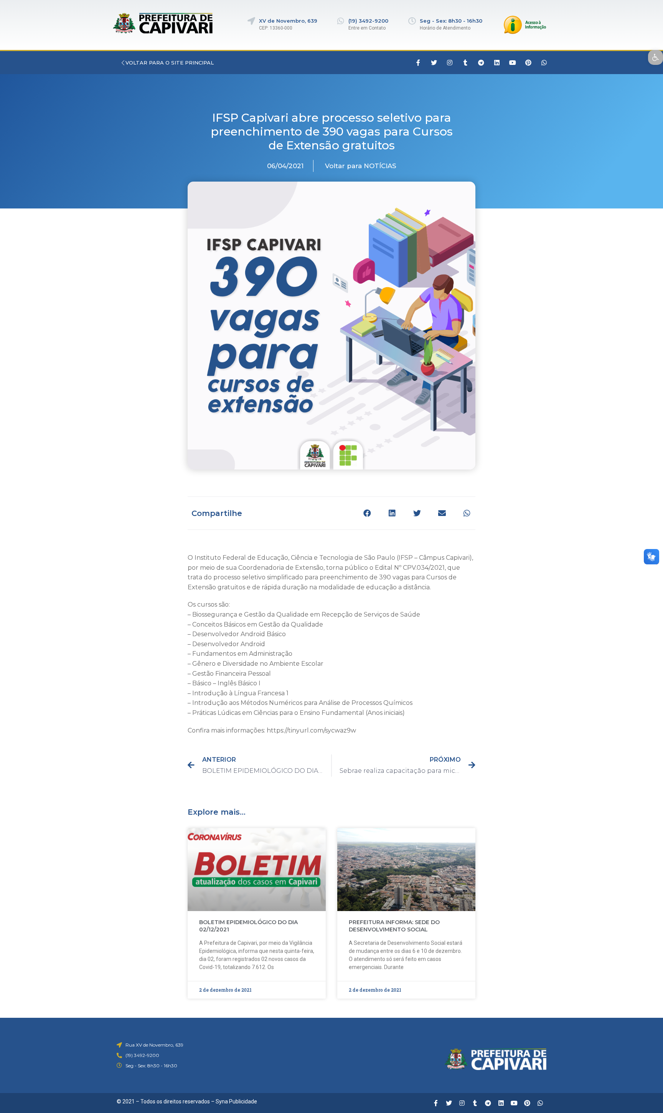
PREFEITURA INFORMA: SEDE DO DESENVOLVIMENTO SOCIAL (394, 926)
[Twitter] (434, 62)
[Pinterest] (528, 62)
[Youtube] (512, 62)
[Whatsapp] (544, 62)
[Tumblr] (465, 62)
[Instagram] (450, 62)
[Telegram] (481, 62)
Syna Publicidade (236, 1101)
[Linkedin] (497, 62)
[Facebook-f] (418, 62)
